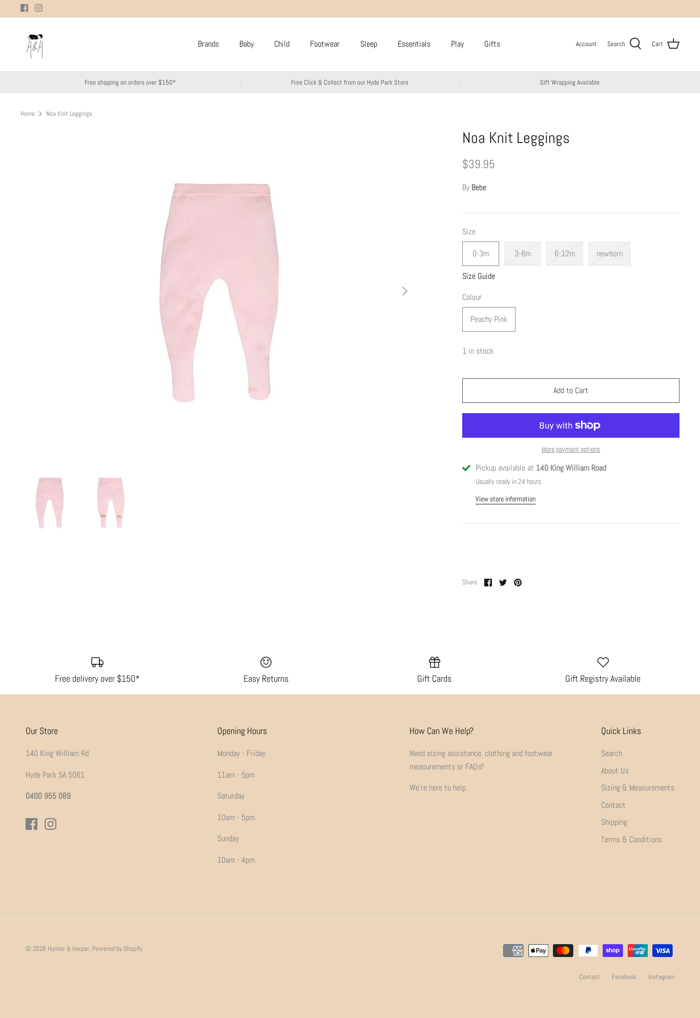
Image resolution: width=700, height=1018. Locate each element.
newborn (609, 253)
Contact (613, 805)
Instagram (661, 976)
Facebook (624, 976)
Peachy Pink (488, 319)
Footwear (325, 43)
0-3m (480, 253)
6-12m (564, 253)
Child (282, 43)
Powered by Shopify (117, 948)
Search (611, 753)
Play (457, 43)
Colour (472, 297)
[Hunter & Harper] (34, 44)
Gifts (492, 43)
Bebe (478, 187)
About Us (615, 770)
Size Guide (478, 276)
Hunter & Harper (68, 948)
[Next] (405, 291)
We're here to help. (438, 787)
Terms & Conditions (631, 839)
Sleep (368, 43)
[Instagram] (39, 8)
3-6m (522, 253)
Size (469, 231)
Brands (208, 43)
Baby (246, 43)
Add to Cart (570, 390)
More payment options (571, 449)
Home (27, 113)
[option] (218, 291)
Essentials (414, 43)
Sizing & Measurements (637, 787)
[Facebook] (24, 8)
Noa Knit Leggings (69, 113)
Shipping (614, 822)
